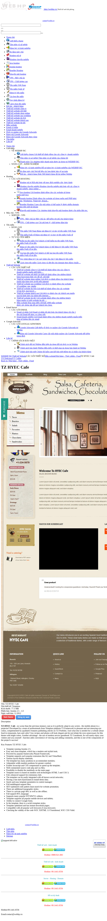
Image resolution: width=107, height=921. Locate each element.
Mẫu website (11, 125)
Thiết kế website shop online (18, 113)
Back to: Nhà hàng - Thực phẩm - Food (17, 361)
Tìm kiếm (10, 139)
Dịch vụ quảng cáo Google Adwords (21, 132)
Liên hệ (9, 141)
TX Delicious (6, 358)
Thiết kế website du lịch (16, 118)
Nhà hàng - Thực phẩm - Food (68, 356)
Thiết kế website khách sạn (17, 120)
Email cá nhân (12, 127)
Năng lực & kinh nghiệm (16, 834)
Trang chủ (10, 37)
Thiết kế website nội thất (16, 111)
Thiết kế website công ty (16, 108)
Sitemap (9, 836)
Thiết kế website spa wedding (18, 115)
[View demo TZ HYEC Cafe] (8, 719)
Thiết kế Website (13, 265)
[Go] (2, 28)
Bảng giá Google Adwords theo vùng (21, 137)
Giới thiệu (10, 829)
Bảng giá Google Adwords (17, 134)
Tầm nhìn (10, 831)
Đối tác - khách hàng (14, 106)
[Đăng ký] (23, 719)
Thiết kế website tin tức (16, 123)
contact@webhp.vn (48, 21)
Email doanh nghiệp (14, 130)
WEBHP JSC (6, 356)
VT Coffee (16, 358)
